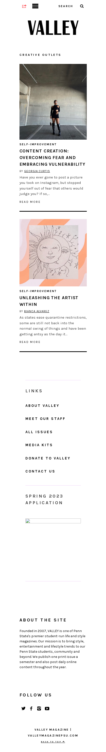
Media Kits (39, 445)
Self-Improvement (38, 144)
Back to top (52, 741)
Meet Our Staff (45, 418)
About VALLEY (42, 405)
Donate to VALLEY (48, 458)
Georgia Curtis (37, 171)
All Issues (39, 432)
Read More (30, 201)
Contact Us (40, 471)
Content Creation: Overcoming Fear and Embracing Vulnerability (52, 157)
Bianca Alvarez (36, 311)
